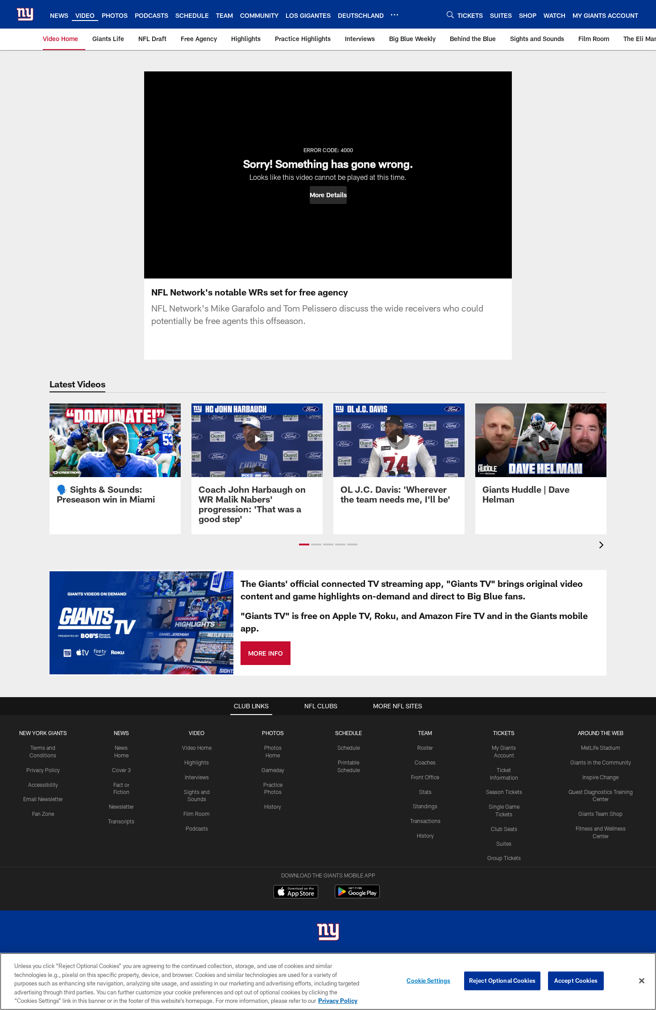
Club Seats (504, 829)
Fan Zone (43, 813)
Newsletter (121, 806)
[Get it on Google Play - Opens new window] (357, 896)
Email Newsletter (43, 799)
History (272, 806)
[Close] (642, 981)
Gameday (273, 770)
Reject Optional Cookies (502, 980)
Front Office (425, 777)
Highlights (196, 762)
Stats (425, 792)
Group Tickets (504, 858)
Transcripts (121, 821)
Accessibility (43, 784)
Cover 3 (121, 770)
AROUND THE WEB (600, 733)
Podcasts (197, 828)
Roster (425, 747)
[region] (328, 981)
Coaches (425, 762)
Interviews (197, 777)
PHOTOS (273, 733)
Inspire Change (600, 777)
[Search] (450, 14)
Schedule (348, 747)
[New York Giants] (328, 933)
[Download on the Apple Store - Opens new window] (296, 892)
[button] (328, 195)
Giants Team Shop (600, 813)
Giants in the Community (600, 762)
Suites (503, 843)
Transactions (425, 821)
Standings (425, 806)
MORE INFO (265, 653)
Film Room (196, 813)
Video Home (197, 747)
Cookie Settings (428, 980)
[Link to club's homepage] (25, 14)
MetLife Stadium (600, 747)
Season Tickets (504, 792)
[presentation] (602, 546)
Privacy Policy (43, 770)
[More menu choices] (394, 14)
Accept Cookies (576, 980)
